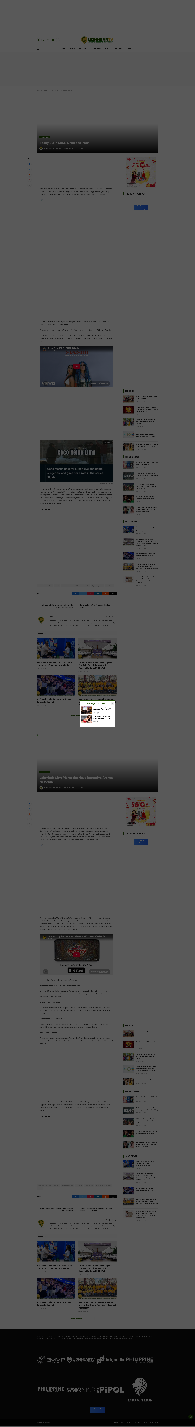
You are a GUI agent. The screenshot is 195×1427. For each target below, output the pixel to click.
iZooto (112, 725)
